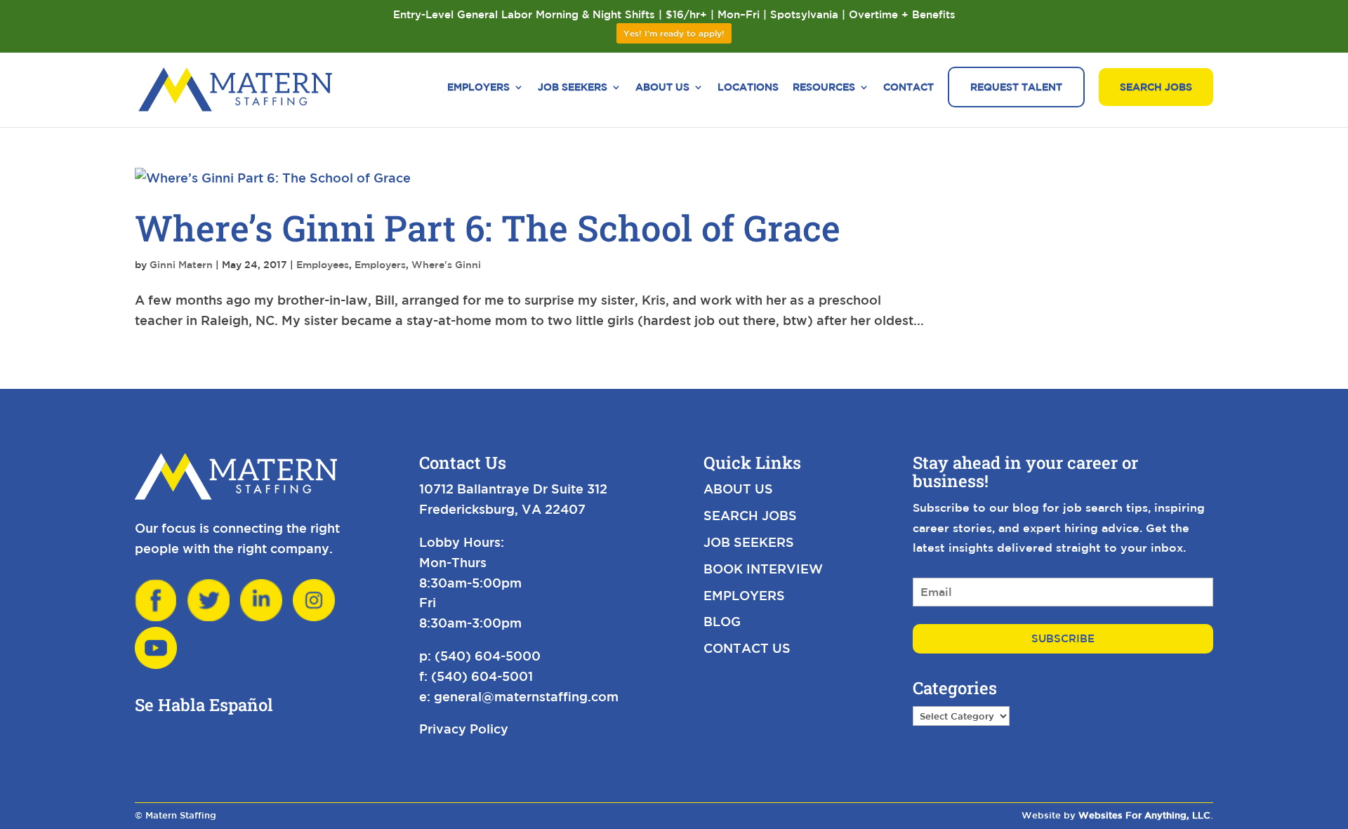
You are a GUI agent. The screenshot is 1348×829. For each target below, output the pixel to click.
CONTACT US (747, 648)
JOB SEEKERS (748, 542)
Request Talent (1016, 87)
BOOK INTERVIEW (763, 569)
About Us (662, 87)
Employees (322, 264)
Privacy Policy (463, 729)
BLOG (722, 621)
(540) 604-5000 (488, 656)
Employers (478, 87)
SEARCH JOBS (750, 515)
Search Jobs (1156, 87)
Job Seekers (572, 87)
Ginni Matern (181, 264)
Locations (748, 87)
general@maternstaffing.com (526, 696)
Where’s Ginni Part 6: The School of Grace (487, 227)
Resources (824, 87)
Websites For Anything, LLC (1144, 815)
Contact (908, 87)
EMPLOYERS (744, 595)
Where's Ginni (446, 264)
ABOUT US (738, 489)
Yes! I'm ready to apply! (674, 33)
